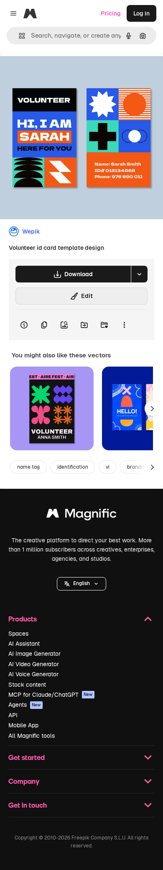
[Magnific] (81, 515)
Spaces (18, 633)
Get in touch (27, 805)
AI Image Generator (34, 653)
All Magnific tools (31, 735)
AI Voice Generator (33, 674)
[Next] (152, 408)
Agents (24, 704)
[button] (81, 583)
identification (72, 467)
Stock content (27, 684)
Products (22, 618)
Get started (26, 757)
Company (23, 781)
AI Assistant (24, 643)
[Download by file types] (139, 274)
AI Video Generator (33, 664)
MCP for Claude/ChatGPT (50, 694)
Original (53, 72)
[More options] (124, 325)
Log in (141, 13)
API (13, 715)
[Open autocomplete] (18, 36)
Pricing (111, 13)
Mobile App (23, 725)
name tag (28, 467)
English (81, 583)
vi (108, 467)
